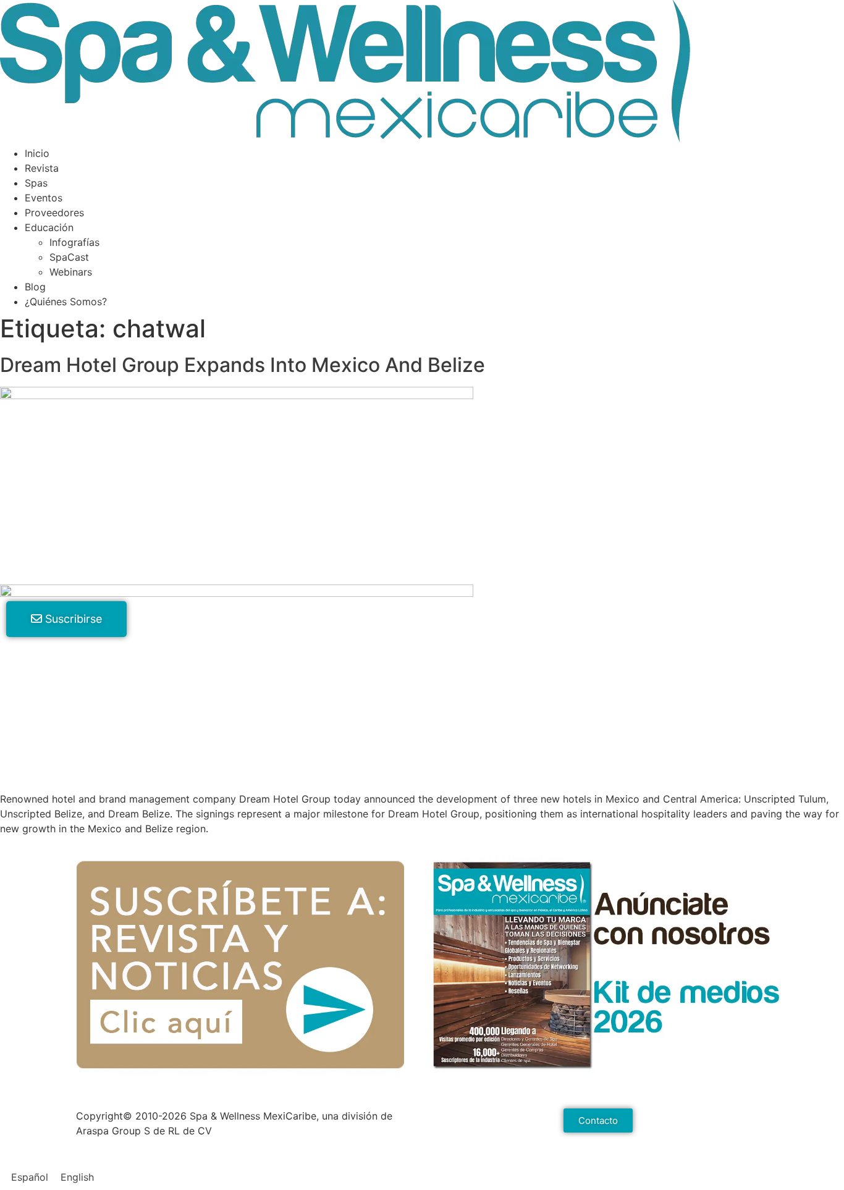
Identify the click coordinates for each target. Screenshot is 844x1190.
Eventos (43, 198)
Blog (35, 287)
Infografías (74, 242)
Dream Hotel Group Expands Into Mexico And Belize (242, 365)
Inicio (37, 153)
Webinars (70, 272)
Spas (36, 183)
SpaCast (69, 257)
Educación (49, 227)
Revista (42, 168)
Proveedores (54, 212)
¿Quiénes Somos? (66, 301)
